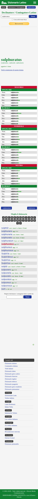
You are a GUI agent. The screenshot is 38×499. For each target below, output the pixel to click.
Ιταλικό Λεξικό (10, 438)
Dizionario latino (10, 371)
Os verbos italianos (11, 425)
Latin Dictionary (10, 404)
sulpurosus (9, 285)
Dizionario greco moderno (13, 387)
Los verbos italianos (11, 419)
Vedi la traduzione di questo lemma (12, 70)
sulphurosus (10, 250)
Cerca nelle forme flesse (20, 19)
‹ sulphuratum (6, 208)
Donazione (19, 23)
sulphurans (9, 231)
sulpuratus (9, 279)
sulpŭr (13, 266)
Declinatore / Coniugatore (16, 7)
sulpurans (9, 269)
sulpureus (9, 282)
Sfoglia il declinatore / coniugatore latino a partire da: (19, 294)
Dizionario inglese (11, 379)
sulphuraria (12, 234)
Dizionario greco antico (12, 374)
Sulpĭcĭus (8, 260)
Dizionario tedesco (11, 381)
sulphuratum (12, 241)
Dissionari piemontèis (12, 444)
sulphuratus (31, 7)
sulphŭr (14, 228)
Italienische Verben (11, 413)
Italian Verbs (9, 407)
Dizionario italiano (11, 363)
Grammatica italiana (11, 366)
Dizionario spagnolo (11, 384)
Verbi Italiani (9, 368)
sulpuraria (12, 273)
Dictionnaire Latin (11, 395)
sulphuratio (13, 237)
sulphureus (9, 247)
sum (6, 289)
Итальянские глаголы (12, 432)
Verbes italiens (9, 398)
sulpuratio (12, 276)
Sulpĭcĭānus (10, 257)
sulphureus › (32, 208)
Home (3, 7)
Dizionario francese (11, 376)
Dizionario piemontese (12, 389)
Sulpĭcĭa (11, 253)
